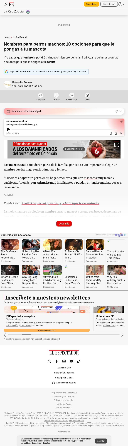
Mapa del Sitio (64, 367)
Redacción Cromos (22, 82)
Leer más (64, 223)
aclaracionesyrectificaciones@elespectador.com (64, 421)
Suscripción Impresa (64, 372)
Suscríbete (91, 4)
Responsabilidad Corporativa (64, 393)
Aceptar (101, 441)
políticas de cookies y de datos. (37, 443)
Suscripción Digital (64, 377)
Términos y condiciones (64, 396)
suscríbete (25, 325)
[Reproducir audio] (8, 129)
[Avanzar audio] (116, 133)
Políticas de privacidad (64, 400)
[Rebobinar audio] (111, 133)
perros (63, 229)
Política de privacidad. (50, 339)
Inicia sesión (12, 325)
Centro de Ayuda (64, 404)
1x (121, 133)
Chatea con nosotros (66, 382)
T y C (31, 339)
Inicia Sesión (109, 4)
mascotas (90, 177)
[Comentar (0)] (71, 95)
